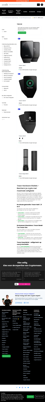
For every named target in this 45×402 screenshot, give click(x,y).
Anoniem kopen (37, 355)
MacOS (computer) (8, 75)
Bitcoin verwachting (26, 366)
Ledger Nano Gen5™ (5, 326)
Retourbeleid (37, 349)
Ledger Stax (4, 334)
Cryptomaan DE (37, 357)
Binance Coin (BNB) (8, 51)
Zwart (5, 31)
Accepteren (30, 396)
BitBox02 (4, 316)
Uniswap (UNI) (7, 59)
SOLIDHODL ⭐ (16, 319)
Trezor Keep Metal (17, 325)
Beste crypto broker (26, 333)
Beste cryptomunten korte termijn (26, 318)
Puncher (6, 104)
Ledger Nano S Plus (6, 329)
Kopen (24, 375)
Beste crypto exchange (26, 329)
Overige (39, 11)
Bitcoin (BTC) (7, 46)
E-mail (27, 302)
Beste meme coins (27, 314)
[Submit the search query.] (38, 5)
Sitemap (25, 312)
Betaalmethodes (38, 331)
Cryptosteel (15, 329)
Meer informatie (39, 396)
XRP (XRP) (6, 53)
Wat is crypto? (26, 373)
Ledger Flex (4, 324)
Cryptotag (15, 323)
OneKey (4, 338)
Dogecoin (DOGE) (8, 55)
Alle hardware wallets (5, 313)
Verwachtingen (26, 371)
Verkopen (25, 377)
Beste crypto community (26, 340)
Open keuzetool (22, 32)
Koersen (25, 369)
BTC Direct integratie (9, 97)
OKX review (25, 356)
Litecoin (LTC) (7, 63)
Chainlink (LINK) (7, 61)
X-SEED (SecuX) (16, 327)
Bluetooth (6, 88)
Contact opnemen (38, 317)
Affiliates (36, 321)
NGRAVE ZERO (5, 336)
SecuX (3, 344)
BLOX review (26, 359)
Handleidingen (37, 339)
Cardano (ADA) (7, 49)
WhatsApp (19, 302)
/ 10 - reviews (38, 17)
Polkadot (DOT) (7, 64)
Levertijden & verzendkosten (37, 341)
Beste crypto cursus (26, 336)
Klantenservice (6, 356)
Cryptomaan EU (37, 359)
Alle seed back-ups (17, 316)
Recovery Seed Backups (18, 12)
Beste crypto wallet (27, 350)
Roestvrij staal (7, 112)
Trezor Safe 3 (5, 349)
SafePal (3, 342)
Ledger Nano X (5, 332)
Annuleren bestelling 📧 (37, 314)
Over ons (36, 347)
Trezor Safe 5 (5, 351)
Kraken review (26, 361)
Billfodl (14, 321)
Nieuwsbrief (36, 319)
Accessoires (32, 11)
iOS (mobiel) (7, 81)
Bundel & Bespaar (4, 12)
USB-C (5, 90)
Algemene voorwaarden (37, 324)
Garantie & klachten (36, 336)
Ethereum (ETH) (7, 48)
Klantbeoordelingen (38, 351)
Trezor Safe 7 (5, 353)
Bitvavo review (26, 363)
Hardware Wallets (10, 11)
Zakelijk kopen (37, 353)
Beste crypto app (27, 326)
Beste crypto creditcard (26, 344)
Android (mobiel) (8, 79)
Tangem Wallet (5, 347)
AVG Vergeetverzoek (37, 328)
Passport (4, 340)
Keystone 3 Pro (5, 321)
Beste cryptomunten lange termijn (26, 323)
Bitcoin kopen (26, 352)
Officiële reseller (37, 344)
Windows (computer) (9, 73)
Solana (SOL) (7, 57)
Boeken (25, 11)
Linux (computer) (8, 77)
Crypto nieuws (26, 380)
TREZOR (5, 38)
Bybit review (26, 354)
